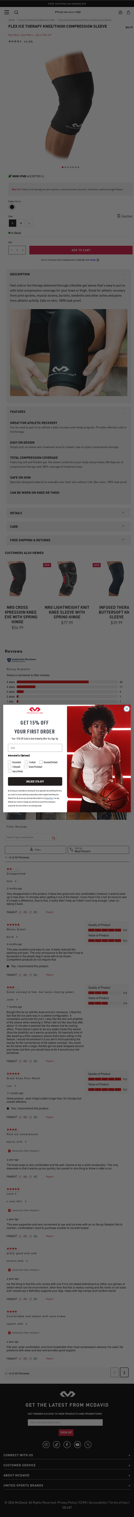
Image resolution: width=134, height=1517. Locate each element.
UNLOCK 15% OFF (35, 781)
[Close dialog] (126, 709)
